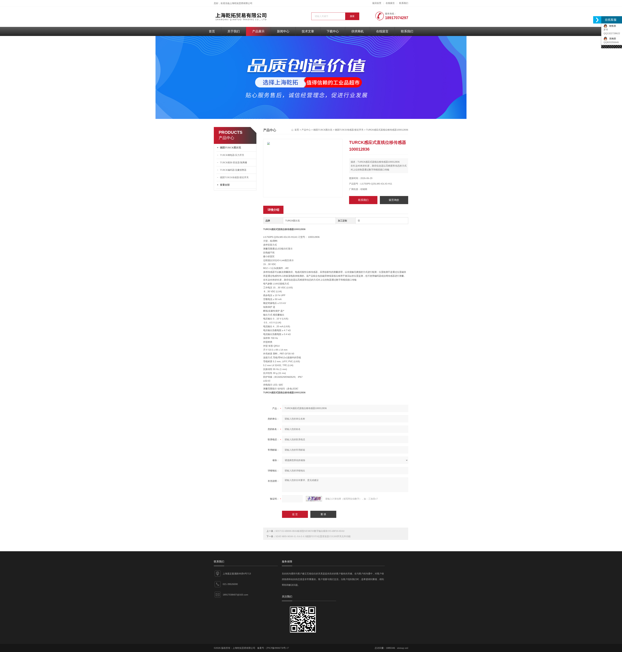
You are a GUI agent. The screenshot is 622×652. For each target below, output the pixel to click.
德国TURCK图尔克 (230, 147)
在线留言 (390, 3)
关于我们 (233, 31)
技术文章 (308, 31)
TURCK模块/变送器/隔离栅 (233, 162)
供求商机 (357, 31)
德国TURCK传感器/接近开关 (234, 177)
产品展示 (258, 31)
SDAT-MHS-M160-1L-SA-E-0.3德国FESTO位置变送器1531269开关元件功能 (313, 536)
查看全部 (225, 185)
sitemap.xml (402, 648)
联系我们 (403, 3)
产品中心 (306, 130)
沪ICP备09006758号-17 (277, 648)
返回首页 (376, 3)
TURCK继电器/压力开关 (232, 155)
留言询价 (394, 200)
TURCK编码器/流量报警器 (233, 170)
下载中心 (333, 31)
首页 (212, 31)
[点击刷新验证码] (314, 499)
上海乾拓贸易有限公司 (241, 3)
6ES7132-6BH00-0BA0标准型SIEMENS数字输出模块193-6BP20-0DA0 (310, 531)
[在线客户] (597, 19)
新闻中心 (283, 31)
